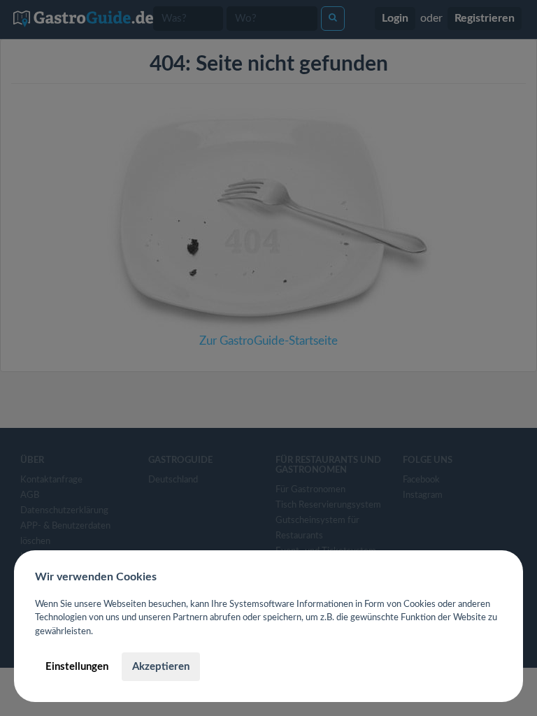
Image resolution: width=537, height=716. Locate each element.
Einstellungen (76, 666)
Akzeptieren (160, 666)
